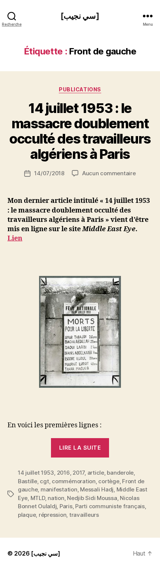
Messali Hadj (96, 489)
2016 (63, 472)
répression (52, 514)
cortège (108, 481)
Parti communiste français (110, 506)
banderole (120, 472)
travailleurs (84, 514)
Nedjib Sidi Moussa (92, 498)
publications (80, 89)
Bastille (27, 481)
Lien (14, 238)
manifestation (59, 489)
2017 (78, 472)
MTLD (38, 498)
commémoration (74, 481)
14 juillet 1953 (36, 472)
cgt (44, 481)
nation (56, 498)
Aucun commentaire (109, 173)
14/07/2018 (49, 173)
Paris (66, 506)
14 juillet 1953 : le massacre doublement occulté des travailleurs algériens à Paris (79, 131)
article (95, 472)
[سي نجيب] (80, 16)
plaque (27, 514)
